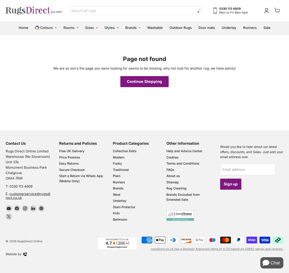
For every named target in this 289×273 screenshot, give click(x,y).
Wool (116, 194)
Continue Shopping (144, 81)
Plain (116, 176)
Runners (119, 182)
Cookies (172, 157)
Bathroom (120, 219)
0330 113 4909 (21, 186)
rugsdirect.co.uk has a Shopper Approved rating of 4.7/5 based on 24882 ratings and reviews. (217, 249)
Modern (118, 157)
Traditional (121, 170)
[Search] (199, 10)
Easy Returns (69, 163)
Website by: (14, 254)
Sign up (231, 184)
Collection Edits (125, 151)
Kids (116, 213)
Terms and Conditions (182, 163)
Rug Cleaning (176, 188)
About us (173, 176)
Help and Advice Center (184, 151)
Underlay (119, 201)
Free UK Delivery (71, 151)
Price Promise (69, 157)
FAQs (170, 170)
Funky (117, 163)
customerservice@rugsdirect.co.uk (28, 196)
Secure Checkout (72, 170)
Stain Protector (124, 207)
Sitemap (172, 182)
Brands (118, 188)
